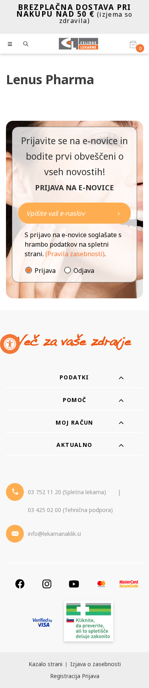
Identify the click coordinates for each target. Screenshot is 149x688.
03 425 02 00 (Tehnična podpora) (70, 510)
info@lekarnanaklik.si (54, 533)
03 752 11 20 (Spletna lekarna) (67, 492)
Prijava (45, 270)
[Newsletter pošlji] (119, 213)
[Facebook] (19, 583)
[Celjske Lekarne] (78, 44)
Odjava (84, 270)
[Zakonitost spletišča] (88, 622)
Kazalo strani (45, 664)
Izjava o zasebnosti (95, 664)
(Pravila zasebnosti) (74, 253)
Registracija (65, 676)
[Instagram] (46, 583)
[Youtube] (73, 583)
